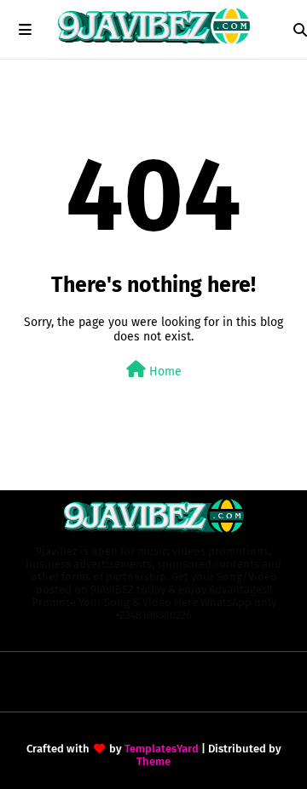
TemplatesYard (162, 748)
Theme (153, 761)
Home (164, 371)
